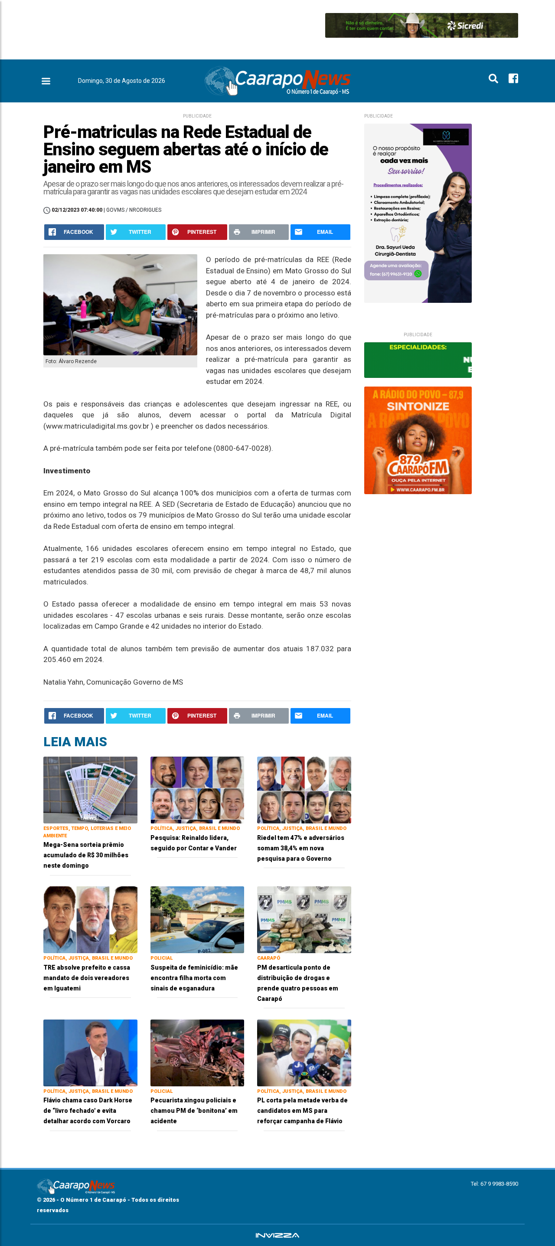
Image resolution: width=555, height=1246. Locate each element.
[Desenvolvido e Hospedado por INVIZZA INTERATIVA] (277, 1235)
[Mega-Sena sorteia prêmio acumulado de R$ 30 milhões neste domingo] (90, 789)
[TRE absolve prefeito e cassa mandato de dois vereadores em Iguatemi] (90, 919)
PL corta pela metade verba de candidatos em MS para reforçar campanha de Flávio (302, 1111)
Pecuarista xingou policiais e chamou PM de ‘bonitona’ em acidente (194, 1111)
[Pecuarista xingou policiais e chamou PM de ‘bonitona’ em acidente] (197, 1052)
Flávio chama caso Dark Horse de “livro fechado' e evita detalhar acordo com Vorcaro (87, 1111)
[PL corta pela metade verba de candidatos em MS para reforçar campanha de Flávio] (304, 1052)
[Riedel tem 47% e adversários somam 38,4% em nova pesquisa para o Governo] (304, 789)
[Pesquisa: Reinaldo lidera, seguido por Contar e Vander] (197, 789)
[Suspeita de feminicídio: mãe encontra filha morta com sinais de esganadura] (197, 919)
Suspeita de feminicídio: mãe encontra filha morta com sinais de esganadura (194, 978)
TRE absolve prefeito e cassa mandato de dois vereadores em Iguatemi (86, 978)
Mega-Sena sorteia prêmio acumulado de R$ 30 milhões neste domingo (85, 855)
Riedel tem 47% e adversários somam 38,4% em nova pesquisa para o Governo (300, 848)
